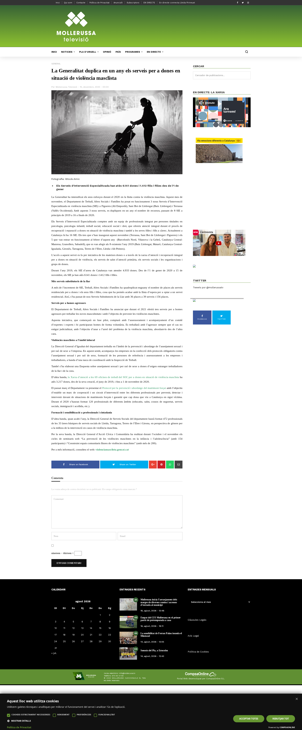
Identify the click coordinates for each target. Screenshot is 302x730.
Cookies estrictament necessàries (31, 714)
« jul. (54, 653)
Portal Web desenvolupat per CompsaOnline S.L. (201, 679)
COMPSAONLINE (287, 727)
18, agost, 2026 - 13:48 (152, 610)
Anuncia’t (118, 3)
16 (110, 628)
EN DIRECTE (149, 3)
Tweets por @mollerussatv (208, 287)
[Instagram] (248, 2)
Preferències (84, 714)
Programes (132, 52)
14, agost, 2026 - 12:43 (152, 656)
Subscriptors (133, 3)
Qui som (68, 3)
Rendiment (63, 714)
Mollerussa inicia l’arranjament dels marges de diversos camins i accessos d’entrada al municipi (159, 602)
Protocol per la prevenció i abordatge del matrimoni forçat (134, 388)
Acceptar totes (248, 718)
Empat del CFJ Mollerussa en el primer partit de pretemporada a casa (161, 619)
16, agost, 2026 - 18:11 (152, 626)
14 (91, 628)
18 (64, 634)
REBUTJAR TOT (280, 718)
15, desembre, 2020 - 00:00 (94, 87)
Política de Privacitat (99, 3)
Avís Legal (193, 635)
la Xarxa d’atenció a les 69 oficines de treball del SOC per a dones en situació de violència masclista (123, 377)
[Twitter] (242, 2)
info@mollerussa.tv (127, 673)
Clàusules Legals (197, 620)
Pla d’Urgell (87, 52)
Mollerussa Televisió (66, 87)
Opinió (107, 52)
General (56, 64)
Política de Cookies (198, 651)
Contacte (80, 3)
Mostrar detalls (21, 721)
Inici (58, 3)
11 (64, 628)
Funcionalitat (106, 714)
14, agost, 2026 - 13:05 (152, 642)
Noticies (66, 52)
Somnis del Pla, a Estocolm (154, 650)
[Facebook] (237, 2)
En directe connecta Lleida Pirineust (177, 3)
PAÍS (118, 52)
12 (73, 628)
